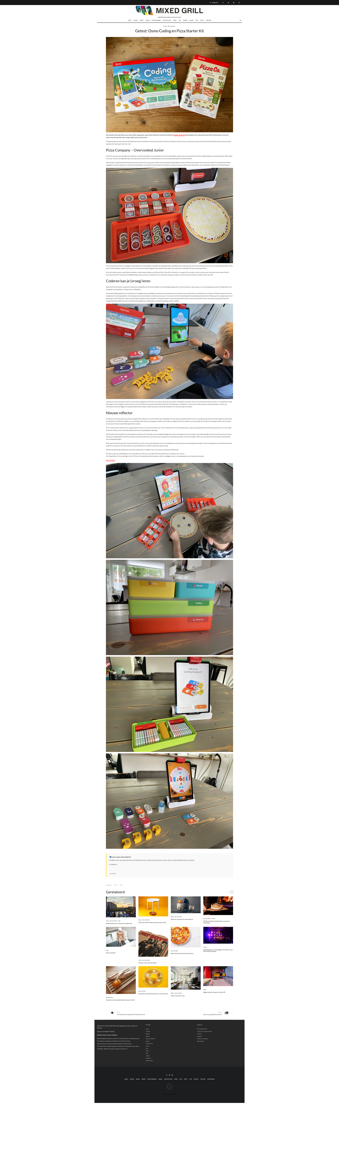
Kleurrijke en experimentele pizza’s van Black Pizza (153, 993)
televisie (148, 1058)
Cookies (199, 1036)
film (180, 20)
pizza (121, 885)
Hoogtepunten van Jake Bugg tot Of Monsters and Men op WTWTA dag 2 (217, 950)
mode (174, 20)
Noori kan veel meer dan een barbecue (182, 919)
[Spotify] (233, 2)
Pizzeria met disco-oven (178, 995)
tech (196, 20)
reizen (147, 20)
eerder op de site (179, 135)
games (191, 20)
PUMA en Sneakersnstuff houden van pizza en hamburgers (216, 922)
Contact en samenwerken (204, 1031)
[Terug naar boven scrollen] (169, 1086)
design (142, 20)
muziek (136, 20)
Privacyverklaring (202, 1038)
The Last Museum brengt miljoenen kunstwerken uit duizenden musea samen (118, 1046)
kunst (129, 20)
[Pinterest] (228, 2)
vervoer (208, 20)
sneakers (213, 918)
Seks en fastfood (110, 953)
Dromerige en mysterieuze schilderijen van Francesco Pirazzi (113, 1041)
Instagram (106, 1031)
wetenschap (149, 1060)
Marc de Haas (110, 460)
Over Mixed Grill (202, 1029)
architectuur (167, 20)
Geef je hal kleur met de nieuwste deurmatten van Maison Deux (114, 1043)
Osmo (116, 885)
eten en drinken (156, 20)
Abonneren (113, 873)
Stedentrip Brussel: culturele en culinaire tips (119, 923)
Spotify (113, 1031)
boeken (185, 20)
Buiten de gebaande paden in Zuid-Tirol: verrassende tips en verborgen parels (118, 1038)
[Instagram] (223, 2)
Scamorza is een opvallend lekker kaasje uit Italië (120, 1000)
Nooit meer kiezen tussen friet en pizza (182, 953)
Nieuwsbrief (200, 1041)
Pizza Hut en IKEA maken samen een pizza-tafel (152, 922)
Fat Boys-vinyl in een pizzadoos (147, 963)
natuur (148, 1055)
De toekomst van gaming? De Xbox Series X (131, 1013)
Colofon (199, 1034)
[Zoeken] (239, 2)
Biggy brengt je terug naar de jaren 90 (214, 992)
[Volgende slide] (232, 892)
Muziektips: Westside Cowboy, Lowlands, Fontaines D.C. (112, 1049)
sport (202, 20)
